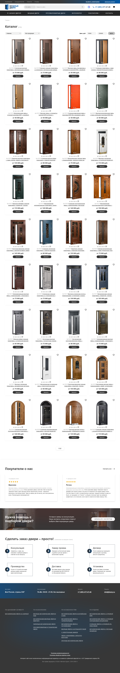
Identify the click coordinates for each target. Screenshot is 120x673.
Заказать (18, 76)
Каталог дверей (15, 13)
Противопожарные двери (55, 13)
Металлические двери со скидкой (17, 614)
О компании (8, 1)
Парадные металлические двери (44, 624)
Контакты (109, 13)
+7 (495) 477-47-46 (84, 592)
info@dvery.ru (109, 592)
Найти (111, 33)
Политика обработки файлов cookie (60, 655)
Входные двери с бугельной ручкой (73, 629)
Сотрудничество (19, 1)
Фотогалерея (77, 13)
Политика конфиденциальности (60, 653)
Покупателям (93, 13)
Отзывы (37, 1)
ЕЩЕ (60, 448)
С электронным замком (69, 632)
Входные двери (33, 13)
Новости (29, 1)
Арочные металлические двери (72, 640)
